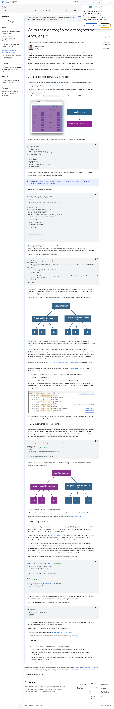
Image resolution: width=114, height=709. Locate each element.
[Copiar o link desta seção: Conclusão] (39, 641)
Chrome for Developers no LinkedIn (105, 693)
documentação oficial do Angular (81, 513)
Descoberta (38, 2)
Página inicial (31, 25)
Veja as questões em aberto (81, 688)
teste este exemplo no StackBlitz (61, 632)
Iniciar (105, 25)
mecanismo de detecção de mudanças (53, 53)
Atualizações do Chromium (93, 690)
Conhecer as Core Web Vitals (43, 10)
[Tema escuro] (96, 144)
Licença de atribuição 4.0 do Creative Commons (85, 667)
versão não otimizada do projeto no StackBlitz (68, 362)
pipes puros (56, 535)
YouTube (103, 688)
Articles (5, 7)
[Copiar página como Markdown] (47, 35)
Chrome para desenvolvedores (93, 686)
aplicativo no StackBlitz (75, 516)
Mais (60, 2)
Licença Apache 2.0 (59, 669)
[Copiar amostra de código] (98, 144)
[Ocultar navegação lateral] (20, 706)
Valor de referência (50, 2)
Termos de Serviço (29, 705)
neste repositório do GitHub (56, 86)
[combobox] (82, 1)
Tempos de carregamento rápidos (21, 10)
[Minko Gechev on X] (36, 49)
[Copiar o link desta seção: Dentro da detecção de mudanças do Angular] (70, 77)
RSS (102, 696)
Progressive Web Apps (72, 10)
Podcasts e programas (92, 697)
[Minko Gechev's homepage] (40, 49)
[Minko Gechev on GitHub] (38, 49)
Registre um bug (81, 684)
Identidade (59, 10)
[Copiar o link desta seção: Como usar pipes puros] (50, 522)
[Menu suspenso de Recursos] (30, 2)
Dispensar (91, 25)
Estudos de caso (93, 694)
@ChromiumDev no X (105, 685)
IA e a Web (5, 10)
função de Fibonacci (70, 181)
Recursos (25, 2)
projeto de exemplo (75, 368)
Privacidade (39, 705)
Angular (51, 25)
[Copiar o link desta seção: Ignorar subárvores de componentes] (62, 424)
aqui (62, 509)
